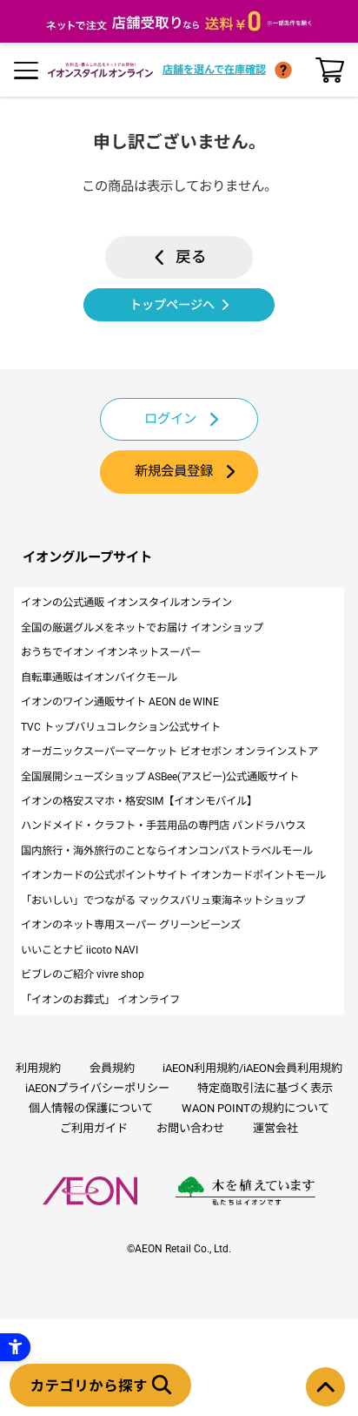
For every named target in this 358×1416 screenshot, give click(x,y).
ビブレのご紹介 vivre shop (82, 974)
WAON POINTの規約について (255, 1108)
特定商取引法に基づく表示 (265, 1088)
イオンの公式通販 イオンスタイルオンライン (126, 603)
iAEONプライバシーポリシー (97, 1088)
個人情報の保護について (91, 1108)
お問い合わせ (190, 1128)
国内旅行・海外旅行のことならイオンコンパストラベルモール (167, 851)
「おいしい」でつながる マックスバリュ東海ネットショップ (163, 900)
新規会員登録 (174, 471)
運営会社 (275, 1128)
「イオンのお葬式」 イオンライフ (100, 1000)
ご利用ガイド (94, 1128)
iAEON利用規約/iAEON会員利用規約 (252, 1068)
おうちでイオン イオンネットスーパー (111, 652)
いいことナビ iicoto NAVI (79, 950)
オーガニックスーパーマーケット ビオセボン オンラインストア (169, 751)
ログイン (170, 419)
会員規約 (112, 1068)
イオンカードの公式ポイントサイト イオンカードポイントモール (173, 875)
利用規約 (38, 1068)
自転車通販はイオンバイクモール (99, 677)
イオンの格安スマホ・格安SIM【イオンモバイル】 (139, 801)
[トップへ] (325, 1386)
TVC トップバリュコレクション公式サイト (121, 727)
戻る (191, 257)
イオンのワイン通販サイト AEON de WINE (120, 702)
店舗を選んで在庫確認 (214, 70)
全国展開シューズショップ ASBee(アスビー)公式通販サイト (160, 777)
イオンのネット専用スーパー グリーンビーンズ (131, 925)
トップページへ (172, 305)
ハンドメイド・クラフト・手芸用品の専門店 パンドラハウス (163, 825)
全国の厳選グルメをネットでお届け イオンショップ (142, 628)
